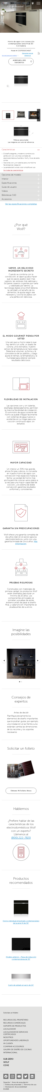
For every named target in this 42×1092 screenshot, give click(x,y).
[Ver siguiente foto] (38, 115)
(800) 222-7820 (21, 837)
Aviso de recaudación (20, 1082)
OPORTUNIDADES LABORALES (16, 1040)
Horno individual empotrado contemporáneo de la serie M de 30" (21, 922)
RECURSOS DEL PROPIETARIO (15, 1020)
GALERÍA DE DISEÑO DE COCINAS (17, 1049)
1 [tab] (19, 681)
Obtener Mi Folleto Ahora (21, 791)
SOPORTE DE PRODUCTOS (14, 1026)
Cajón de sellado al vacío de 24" (21, 985)
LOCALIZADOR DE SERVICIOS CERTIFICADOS (15, 1033)
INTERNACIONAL (10, 1052)
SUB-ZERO (8, 1059)
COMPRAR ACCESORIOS (13, 1046)
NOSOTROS (8, 1037)
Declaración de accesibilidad (16, 1087)
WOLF (6, 1062)
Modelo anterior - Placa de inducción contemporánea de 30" (21, 958)
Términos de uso (30, 1085)
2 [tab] (21, 681)
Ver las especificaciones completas (21, 204)
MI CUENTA (8, 1043)
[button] (21, 149)
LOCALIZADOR (9, 1029)
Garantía (6, 1082)
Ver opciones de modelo (9, 55)
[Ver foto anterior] (4, 660)
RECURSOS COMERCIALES (14, 1023)
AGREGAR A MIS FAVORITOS (19, 61)
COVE (6, 1065)
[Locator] (32, 3)
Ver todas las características (13, 170)
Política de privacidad (13, 1085)
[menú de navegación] (38, 3)
